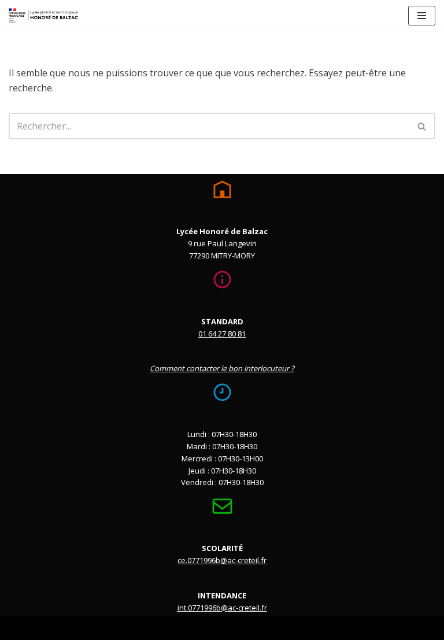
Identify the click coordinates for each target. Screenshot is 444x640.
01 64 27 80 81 (222, 333)
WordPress (268, 627)
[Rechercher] (422, 126)
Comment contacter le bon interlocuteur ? (222, 368)
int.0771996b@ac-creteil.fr (222, 607)
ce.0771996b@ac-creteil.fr (222, 560)
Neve (164, 627)
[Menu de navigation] (421, 15)
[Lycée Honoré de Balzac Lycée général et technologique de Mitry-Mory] (43, 15)
